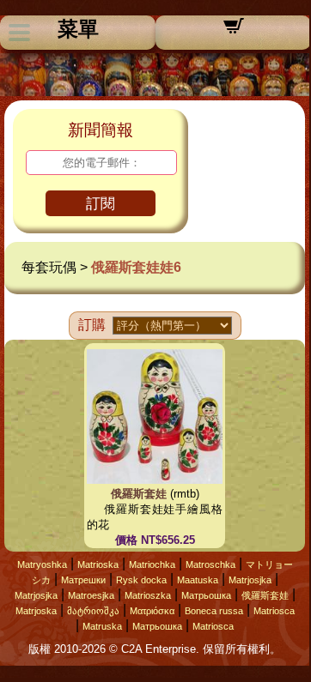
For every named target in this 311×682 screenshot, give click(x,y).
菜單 (78, 29)
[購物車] (233, 31)
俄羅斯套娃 (139, 493)
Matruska (102, 626)
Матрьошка (206, 595)
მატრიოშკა (93, 611)
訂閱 (100, 204)
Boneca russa (214, 611)
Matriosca (274, 611)
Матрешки (83, 580)
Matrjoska (36, 611)
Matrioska (98, 564)
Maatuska (197, 580)
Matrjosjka (250, 580)
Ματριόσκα (152, 611)
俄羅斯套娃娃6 (136, 267)
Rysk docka (141, 580)
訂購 (92, 324)
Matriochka (152, 564)
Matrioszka (148, 595)
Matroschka (210, 564)
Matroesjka (91, 595)
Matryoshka (42, 564)
